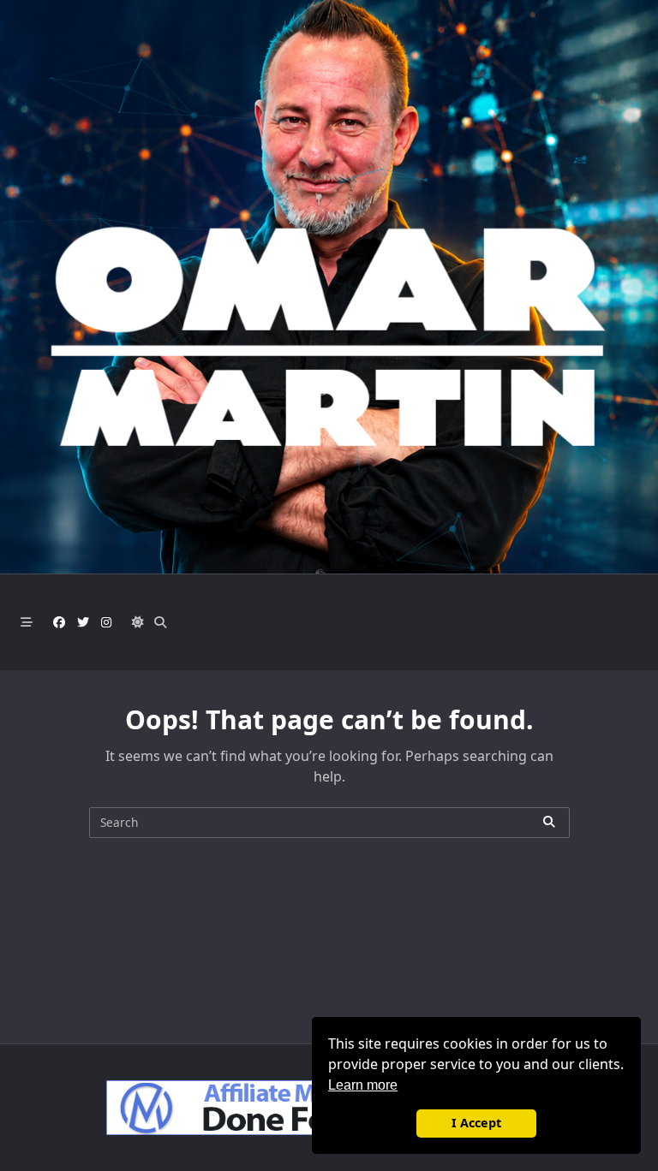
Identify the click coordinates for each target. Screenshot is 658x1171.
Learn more (363, 1085)
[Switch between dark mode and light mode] (138, 622)
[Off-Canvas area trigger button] (27, 622)
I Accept (476, 1123)
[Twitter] (83, 622)
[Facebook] (59, 622)
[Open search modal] (160, 622)
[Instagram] (106, 622)
